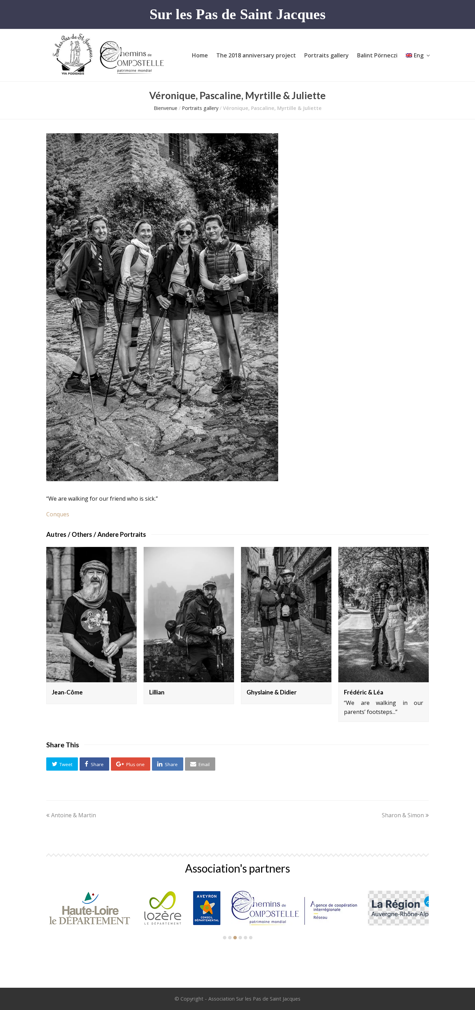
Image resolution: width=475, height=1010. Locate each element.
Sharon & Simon (403, 815)
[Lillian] (189, 615)
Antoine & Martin (73, 815)
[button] (62, 764)
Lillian (156, 692)
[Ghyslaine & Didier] (286, 615)
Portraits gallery (200, 108)
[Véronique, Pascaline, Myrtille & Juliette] (162, 479)
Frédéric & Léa (363, 692)
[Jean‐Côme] (91, 615)
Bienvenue (165, 108)
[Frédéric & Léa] (383, 615)
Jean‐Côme (67, 692)
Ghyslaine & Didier (272, 692)
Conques (57, 514)
